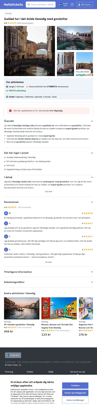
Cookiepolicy (16, 403)
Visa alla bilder (82, 72)
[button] (48, 121)
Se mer (48, 262)
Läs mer (48, 191)
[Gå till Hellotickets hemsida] (14, 4)
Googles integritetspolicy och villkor (39, 403)
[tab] (48, 121)
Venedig (8, 13)
